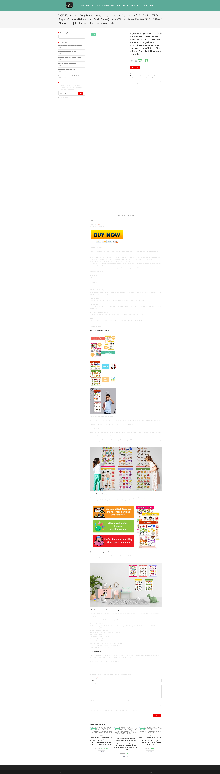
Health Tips (105, 5)
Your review (94, 683)
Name (92, 700)
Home (82, 5)
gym (156, 75)
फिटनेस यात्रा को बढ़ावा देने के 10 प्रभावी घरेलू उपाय (69, 57)
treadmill (152, 79)
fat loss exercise (143, 75)
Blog (87, 5)
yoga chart (158, 81)
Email (129, 700)
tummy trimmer (140, 81)
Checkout (144, 5)
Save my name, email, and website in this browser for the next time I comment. (114, 710)
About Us (133, 772)
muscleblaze (140, 77)
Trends (132, 5)
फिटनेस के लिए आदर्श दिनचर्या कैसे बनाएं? (67, 51)
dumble (135, 75)
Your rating (94, 678)
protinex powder (144, 79)
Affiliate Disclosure (157, 772)
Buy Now (135, 67)
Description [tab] (121, 215)
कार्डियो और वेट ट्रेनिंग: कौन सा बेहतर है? (67, 63)
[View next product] (160, 33)
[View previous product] (157, 33)
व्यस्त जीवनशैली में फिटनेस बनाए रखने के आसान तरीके (70, 45)
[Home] (110, 18)
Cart (137, 5)
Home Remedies (116, 5)
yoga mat (148, 83)
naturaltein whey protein (152, 77)
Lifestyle (125, 5)
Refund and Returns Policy (144, 772)
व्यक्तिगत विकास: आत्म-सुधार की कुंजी (66, 69)
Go (81, 93)
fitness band (151, 75)
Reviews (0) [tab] (131, 215)
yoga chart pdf (134, 83)
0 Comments (62, 47)
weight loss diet (149, 81)
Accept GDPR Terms (66, 97)
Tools (98, 5)
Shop (92, 5)
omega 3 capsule (135, 79)
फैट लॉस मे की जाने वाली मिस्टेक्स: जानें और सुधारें (69, 75)
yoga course (142, 83)
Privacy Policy (126, 772)
